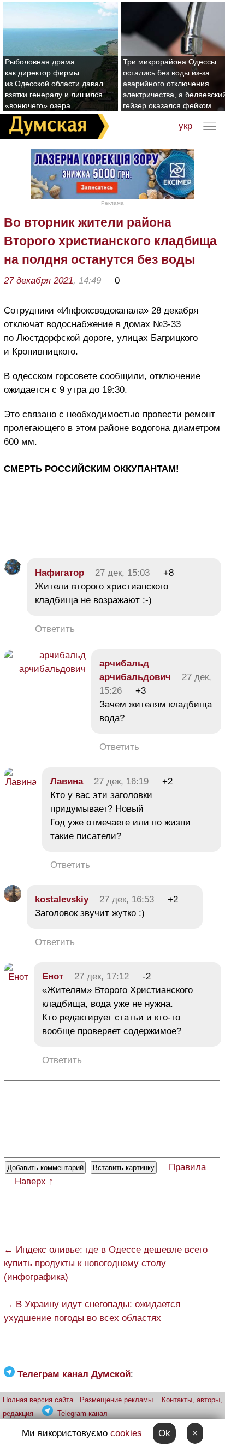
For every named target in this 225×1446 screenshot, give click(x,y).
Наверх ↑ (34, 1181)
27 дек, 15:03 (122, 573)
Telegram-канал (82, 1413)
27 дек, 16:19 (121, 781)
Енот (52, 976)
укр (185, 126)
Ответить (55, 629)
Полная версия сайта (38, 1400)
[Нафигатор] (12, 573)
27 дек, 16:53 (126, 899)
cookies (126, 1433)
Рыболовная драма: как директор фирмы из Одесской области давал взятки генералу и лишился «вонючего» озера (54, 83)
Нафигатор (59, 573)
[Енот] (16, 977)
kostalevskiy (61, 899)
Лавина (66, 781)
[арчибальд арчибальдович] (45, 669)
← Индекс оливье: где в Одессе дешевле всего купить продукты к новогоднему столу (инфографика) (106, 1263)
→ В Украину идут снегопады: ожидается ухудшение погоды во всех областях (92, 1311)
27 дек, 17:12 (101, 976)
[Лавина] (20, 782)
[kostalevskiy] (12, 899)
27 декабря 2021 (38, 280)
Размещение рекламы (116, 1400)
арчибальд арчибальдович (135, 670)
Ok (164, 1433)
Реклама (112, 203)
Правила (187, 1167)
